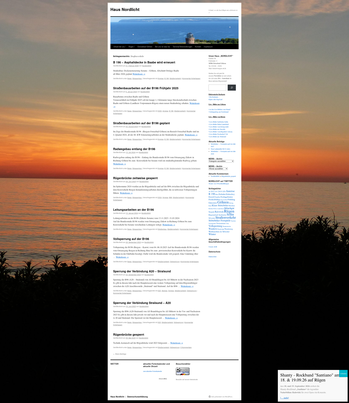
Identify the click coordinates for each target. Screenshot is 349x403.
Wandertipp (220, 229)
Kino (210, 206)
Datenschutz (212, 256)
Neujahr (211, 212)
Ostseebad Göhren (144, 46)
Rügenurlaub (213, 215)
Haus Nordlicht (124, 9)
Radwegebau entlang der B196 (134, 149)
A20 (159, 290)
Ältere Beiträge (119, 354)
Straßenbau (162, 229)
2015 (213, 191)
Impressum (208, 46)
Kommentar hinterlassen (191, 78)
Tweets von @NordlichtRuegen (219, 183)
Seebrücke (222, 215)
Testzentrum (220, 223)
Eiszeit (211, 196)
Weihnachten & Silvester (219, 231)
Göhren (223, 202)
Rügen (229, 211)
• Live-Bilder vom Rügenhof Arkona (220, 132)
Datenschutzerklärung (137, 396)
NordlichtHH (146, 66)
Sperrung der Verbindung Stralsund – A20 (142, 303)
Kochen (232, 205)
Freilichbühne (214, 199)
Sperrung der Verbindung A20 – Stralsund (142, 271)
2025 (160, 111)
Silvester (212, 218)
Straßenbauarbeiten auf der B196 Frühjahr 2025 (145, 88)
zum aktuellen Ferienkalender (152, 371)
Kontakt (198, 46)
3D (209, 191)
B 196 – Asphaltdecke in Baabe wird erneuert (144, 62)
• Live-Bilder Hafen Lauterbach (219, 124)
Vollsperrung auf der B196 (131, 239)
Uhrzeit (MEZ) (163, 378)
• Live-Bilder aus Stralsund (217, 136)
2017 (216, 191)
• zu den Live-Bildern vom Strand (219, 109)
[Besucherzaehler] (182, 374)
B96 (170, 197)
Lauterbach (220, 208)
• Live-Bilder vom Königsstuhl (218, 127)
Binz (217, 194)
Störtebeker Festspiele (219, 220)
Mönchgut (229, 208)
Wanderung (228, 229)
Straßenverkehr (175, 78)
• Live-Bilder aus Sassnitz (217, 129)
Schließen (343, 373)
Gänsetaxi (213, 202)
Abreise (164, 290)
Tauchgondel (212, 223)
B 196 (166, 78)
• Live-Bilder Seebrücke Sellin (218, 122)
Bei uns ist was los (162, 46)
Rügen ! (132, 46)
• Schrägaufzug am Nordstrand (218, 112)
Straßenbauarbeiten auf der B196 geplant (141, 123)
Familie (217, 197)
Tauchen (233, 221)
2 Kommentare (186, 347)
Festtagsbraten (227, 196)
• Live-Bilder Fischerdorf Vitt (218, 134)
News (129, 78)
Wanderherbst (227, 226)
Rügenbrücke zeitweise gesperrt (135, 178)
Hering (231, 203)
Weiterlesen (139, 73)
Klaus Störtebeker (220, 205)
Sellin (230, 214)
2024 (160, 197)
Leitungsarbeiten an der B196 (133, 209)
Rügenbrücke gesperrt (128, 334)
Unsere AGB (213, 247)
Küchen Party (213, 208)
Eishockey (230, 194)
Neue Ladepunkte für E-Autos (220, 149)
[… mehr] (284, 397)
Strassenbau (137, 78)
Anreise (161, 78)
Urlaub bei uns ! (119, 46)
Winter (212, 234)
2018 (220, 191)
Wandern (213, 228)
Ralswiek (219, 211)
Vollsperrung (174, 261)
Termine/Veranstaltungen (182, 46)
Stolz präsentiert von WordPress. (222, 396)
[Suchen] (232, 88)
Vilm (227, 223)
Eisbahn (222, 194)
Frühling (231, 199)
